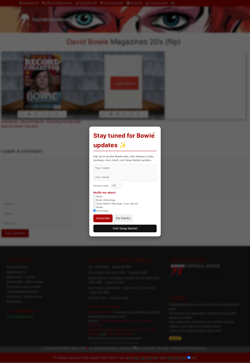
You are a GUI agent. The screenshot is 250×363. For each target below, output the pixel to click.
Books (99, 207)
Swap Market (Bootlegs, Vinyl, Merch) (117, 203)
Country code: (101, 185)
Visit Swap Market (125, 228)
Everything (102, 210)
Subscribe (103, 218)
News (99, 196)
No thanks (123, 218)
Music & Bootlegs (105, 200)
